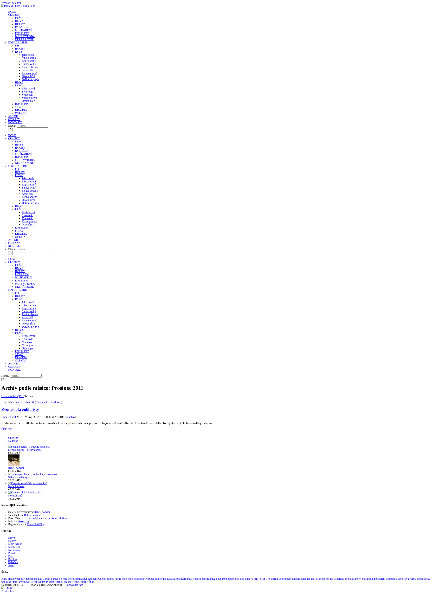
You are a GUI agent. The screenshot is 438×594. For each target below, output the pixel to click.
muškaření (379, 578)
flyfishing (185, 578)
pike (427, 578)
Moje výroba (15, 543)
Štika (91, 581)
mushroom (367, 578)
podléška (6, 581)
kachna (296, 578)
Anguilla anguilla (32, 578)
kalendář (305, 578)
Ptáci (11, 556)
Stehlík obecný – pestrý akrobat (25, 449)
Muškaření (14, 546)
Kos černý (23, 521)
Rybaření (13, 562)
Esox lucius (173, 578)
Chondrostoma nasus (109, 578)
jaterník (274, 578)
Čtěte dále (6, 428)
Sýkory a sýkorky (17, 477)
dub (164, 578)
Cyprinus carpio (153, 578)
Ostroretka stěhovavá (397, 578)
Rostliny (70, 417)
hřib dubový (246, 578)
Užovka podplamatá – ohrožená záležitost (45, 518)
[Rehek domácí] (14, 464)
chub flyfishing (135, 578)
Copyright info (74, 584)
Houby (12, 540)
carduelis (93, 578)
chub (124, 578)
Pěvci (21, 581)
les (331, 578)
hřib (237, 578)
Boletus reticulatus (77, 578)
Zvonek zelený (80, 581)
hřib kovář (259, 578)
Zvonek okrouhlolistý (20, 409)
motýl (358, 578)
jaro (268, 578)
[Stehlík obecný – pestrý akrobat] (29, 446)
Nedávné (13, 440)
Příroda (12, 553)
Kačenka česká (16, 486)
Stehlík (59, 581)
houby (231, 578)
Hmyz (11, 537)
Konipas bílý (15, 495)
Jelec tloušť (285, 578)
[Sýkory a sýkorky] (32, 474)
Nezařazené (14, 550)
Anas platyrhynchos (12, 578)
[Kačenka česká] (27, 483)
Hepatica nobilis (200, 578)
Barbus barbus (50, 578)
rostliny (41, 581)
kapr (313, 578)
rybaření (50, 581)
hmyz (212, 578)
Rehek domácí (16, 467)
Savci (11, 565)
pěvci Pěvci (30, 581)
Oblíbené (13, 437)
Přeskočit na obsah (11, 2)
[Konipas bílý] (25, 492)
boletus (63, 578)
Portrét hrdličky (35, 524)
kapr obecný (322, 578)
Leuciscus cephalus (344, 578)
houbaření (221, 578)
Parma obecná (417, 578)
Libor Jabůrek (8, 417)
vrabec (67, 581)
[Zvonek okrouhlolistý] (35, 402)
